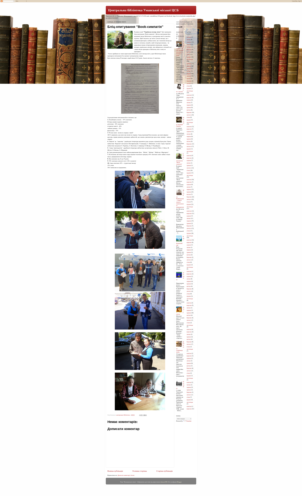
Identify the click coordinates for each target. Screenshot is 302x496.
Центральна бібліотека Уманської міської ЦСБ (143, 10)
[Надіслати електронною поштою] (140, 415)
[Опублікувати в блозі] (141, 415)
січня (188, 54)
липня (188, 39)
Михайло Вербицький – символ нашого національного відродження (180, 198)
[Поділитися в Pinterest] (146, 415)
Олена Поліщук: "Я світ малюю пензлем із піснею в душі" (180, 48)
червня (189, 42)
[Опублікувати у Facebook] (144, 415)
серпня (189, 37)
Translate (188, 421)
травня (189, 44)
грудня (189, 57)
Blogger (179, 482)
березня (189, 49)
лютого (189, 52)
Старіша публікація (164, 471)
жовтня (189, 63)
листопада (190, 59)
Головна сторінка (139, 471)
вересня (189, 66)
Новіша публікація (115, 471)
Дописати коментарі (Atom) (126, 475)
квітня (188, 47)
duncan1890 (164, 482)
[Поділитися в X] (143, 415)
